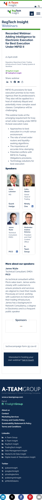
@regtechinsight (12, 471)
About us (6, 410)
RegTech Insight (13, 71)
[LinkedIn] (3, 497)
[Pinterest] (30, 497)
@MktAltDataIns (12, 481)
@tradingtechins (12, 474)
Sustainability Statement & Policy (16, 423)
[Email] (39, 497)
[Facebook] (21, 497)
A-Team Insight (11, 441)
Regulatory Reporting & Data (15, 62)
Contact (5, 413)
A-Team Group (11, 437)
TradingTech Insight (14, 73)
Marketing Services (10, 417)
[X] (12, 497)
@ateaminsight (11, 468)
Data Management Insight (16, 450)
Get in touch (28, 360)
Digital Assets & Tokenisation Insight (20, 457)
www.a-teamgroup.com (12, 397)
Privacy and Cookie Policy (13, 420)
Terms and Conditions (11, 427)
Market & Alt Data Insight (15, 454)
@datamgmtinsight (13, 478)
